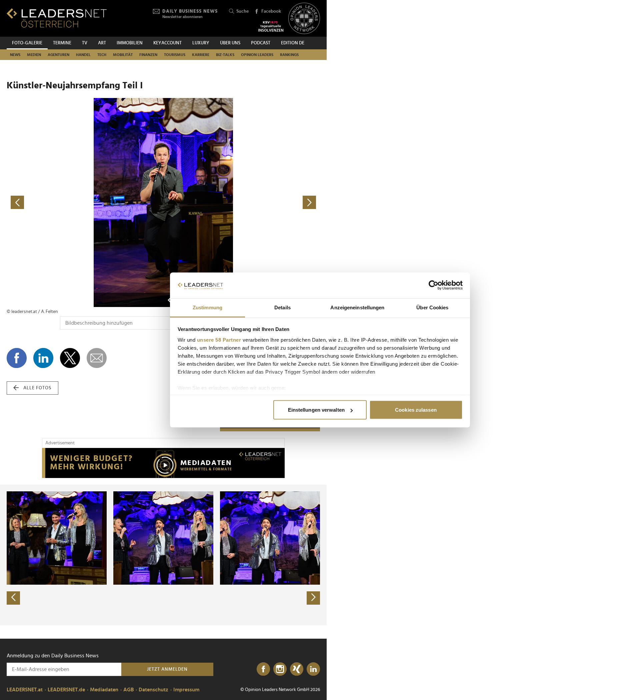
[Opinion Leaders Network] (304, 18)
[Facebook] (263, 669)
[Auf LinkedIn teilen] (43, 358)
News (15, 55)
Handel (83, 55)
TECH (101, 55)
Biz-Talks (225, 55)
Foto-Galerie (27, 43)
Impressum (186, 689)
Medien (34, 55)
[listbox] (163, 555)
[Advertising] (163, 463)
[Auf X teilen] (70, 358)
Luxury (200, 43)
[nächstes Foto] (241, 202)
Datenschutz (153, 689)
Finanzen (148, 55)
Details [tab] (282, 307)
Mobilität (123, 55)
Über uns (230, 43)
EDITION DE (292, 43)
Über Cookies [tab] (432, 307)
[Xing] (296, 669)
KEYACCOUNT (167, 43)
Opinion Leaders (257, 55)
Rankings (289, 55)
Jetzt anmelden (167, 669)
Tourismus (174, 55)
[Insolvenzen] (270, 26)
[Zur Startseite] (57, 17)
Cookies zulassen (416, 410)
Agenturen (58, 55)
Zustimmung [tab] (207, 307)
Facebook (271, 11)
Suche (242, 11)
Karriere (200, 55)
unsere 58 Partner (219, 339)
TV (84, 43)
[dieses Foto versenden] (97, 358)
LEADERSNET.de (66, 689)
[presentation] (13, 598)
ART (102, 43)
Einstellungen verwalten (316, 410)
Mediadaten (104, 689)
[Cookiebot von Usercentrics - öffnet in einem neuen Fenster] (433, 285)
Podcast (260, 43)
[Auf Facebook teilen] (17, 358)
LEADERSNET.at (25, 689)
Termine (62, 43)
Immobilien (130, 43)
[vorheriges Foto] (85, 202)
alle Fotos (37, 388)
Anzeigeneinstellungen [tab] (357, 307)
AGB (128, 689)
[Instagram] (280, 669)
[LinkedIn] (313, 669)
